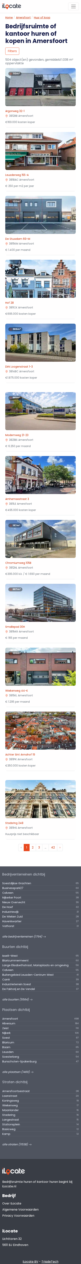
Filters (12, 51)
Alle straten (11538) (15, 1144)
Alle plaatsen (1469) (16, 1072)
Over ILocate (11, 1203)
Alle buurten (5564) (16, 999)
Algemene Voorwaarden (20, 1209)
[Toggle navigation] (73, 6)
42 (53, 847)
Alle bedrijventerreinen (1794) (22, 936)
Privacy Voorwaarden (18, 1215)
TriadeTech (49, 1261)
